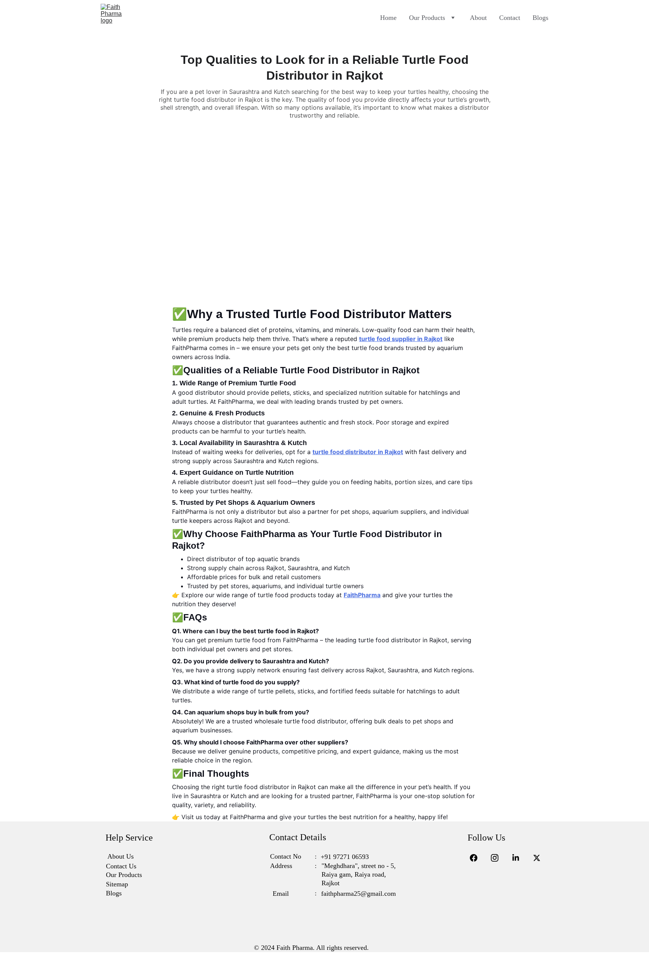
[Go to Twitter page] (536, 858)
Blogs (540, 17)
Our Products (427, 17)
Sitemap (117, 884)
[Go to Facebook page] (477, 858)
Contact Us (121, 866)
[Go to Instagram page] (498, 858)
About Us (120, 856)
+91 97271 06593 (345, 856)
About (478, 17)
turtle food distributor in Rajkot (357, 452)
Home (388, 17)
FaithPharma (362, 595)
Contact (509, 17)
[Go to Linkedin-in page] (519, 858)
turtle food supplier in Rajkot (400, 339)
